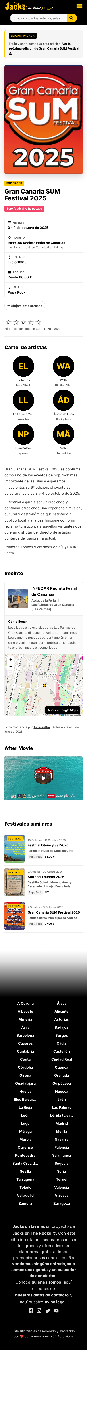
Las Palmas (61, 1107)
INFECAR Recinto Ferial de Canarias (36, 243)
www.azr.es (40, 1336)
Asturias (61, 1019)
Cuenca (61, 1067)
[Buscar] (72, 18)
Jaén (61, 1099)
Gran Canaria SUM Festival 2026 (54, 912)
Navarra (61, 1139)
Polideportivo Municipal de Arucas (52, 918)
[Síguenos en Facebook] (31, 1311)
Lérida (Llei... (61, 1115)
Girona (25, 1075)
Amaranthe (42, 727)
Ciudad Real (61, 1059)
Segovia (61, 1163)
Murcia (25, 1139)
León (25, 1115)
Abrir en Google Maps (63, 710)
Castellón (61, 1051)
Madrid (62, 1123)
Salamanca (61, 1155)
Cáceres (25, 1043)
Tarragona (25, 1179)
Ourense (25, 1147)
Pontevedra (25, 1155)
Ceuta (25, 1059)
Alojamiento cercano (27, 306)
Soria (61, 1171)
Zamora (25, 1203)
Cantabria (25, 1051)
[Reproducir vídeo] (43, 778)
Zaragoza (61, 1203)
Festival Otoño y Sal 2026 (48, 845)
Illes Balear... (25, 1099)
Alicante (61, 1011)
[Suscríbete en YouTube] (56, 1311)
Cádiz (61, 1043)
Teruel (61, 1179)
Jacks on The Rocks (31, 1233)
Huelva (25, 1091)
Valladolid (25, 1195)
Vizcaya (61, 1195)
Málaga (25, 1131)
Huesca (61, 1091)
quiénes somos (46, 1282)
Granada (61, 1075)
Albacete (25, 1011)
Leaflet (64, 715)
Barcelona (25, 1035)
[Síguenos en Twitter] (48, 1311)
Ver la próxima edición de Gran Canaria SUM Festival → (44, 48)
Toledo (25, 1187)
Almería (25, 1019)
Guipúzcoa (61, 1083)
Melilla (61, 1131)
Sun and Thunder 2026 (46, 877)
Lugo (25, 1123)
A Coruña (25, 1003)
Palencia (61, 1147)
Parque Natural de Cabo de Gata (50, 850)
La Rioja (25, 1107)
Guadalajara (25, 1083)
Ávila (25, 1027)
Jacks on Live (26, 1226)
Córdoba (25, 1067)
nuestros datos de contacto (42, 1295)
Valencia (61, 1187)
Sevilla (25, 1171)
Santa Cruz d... (25, 1163)
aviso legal (55, 1302)
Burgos (61, 1035)
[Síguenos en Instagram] (39, 1311)
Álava (61, 1003)
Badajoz (61, 1027)
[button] (79, 5)
